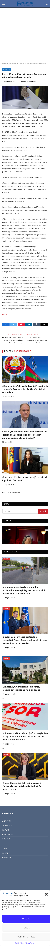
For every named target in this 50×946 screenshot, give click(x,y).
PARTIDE (6, 853)
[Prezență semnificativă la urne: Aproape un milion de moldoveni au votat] (25, 97)
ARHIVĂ (5, 849)
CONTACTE (6, 858)
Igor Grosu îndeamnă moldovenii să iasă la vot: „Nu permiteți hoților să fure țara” (37, 340)
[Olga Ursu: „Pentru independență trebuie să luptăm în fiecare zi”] (25, 460)
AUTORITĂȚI (6, 69)
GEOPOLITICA (7, 834)
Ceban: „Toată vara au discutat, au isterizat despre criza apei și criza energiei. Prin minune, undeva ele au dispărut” (24, 435)
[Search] (46, 3)
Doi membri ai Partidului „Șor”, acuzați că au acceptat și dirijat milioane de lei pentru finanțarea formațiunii (25, 737)
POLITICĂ (6, 559)
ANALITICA (6, 821)
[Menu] (3, 3)
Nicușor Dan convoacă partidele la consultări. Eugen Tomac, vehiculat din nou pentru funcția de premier (24, 640)
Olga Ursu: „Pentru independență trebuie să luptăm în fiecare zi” (24, 478)
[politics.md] (25, 4)
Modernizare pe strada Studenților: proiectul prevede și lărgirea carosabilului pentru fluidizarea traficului (23, 591)
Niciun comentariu (28, 82)
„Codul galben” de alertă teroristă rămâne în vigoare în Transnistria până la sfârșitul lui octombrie (25, 389)
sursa (4, 314)
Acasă (4, 63)
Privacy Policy (29, 943)
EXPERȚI (5, 830)
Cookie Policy (19, 943)
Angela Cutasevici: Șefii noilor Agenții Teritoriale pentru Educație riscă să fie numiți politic (21, 786)
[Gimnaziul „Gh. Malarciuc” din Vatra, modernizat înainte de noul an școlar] (25, 670)
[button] (46, 894)
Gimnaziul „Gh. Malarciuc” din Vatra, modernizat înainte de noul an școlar (21, 688)
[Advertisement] (25, 35)
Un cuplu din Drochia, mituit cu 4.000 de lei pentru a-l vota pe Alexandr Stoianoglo (12, 340)
